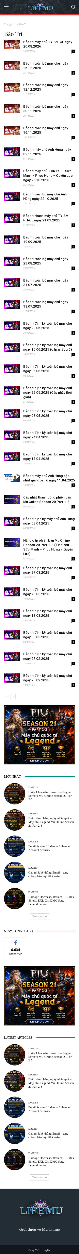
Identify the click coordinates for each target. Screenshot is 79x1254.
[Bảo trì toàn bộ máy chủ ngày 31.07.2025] (12, 282)
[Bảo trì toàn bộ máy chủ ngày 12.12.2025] (12, 87)
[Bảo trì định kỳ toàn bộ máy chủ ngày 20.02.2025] (12, 678)
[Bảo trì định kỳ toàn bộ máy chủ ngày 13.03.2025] (12, 613)
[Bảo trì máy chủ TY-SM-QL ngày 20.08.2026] (12, 44)
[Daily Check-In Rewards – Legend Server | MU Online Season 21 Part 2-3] (14, 793)
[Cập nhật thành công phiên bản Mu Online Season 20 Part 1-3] (12, 499)
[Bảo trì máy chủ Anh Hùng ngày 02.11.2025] (12, 151)
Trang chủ (9, 24)
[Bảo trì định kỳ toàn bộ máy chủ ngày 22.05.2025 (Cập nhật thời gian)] (12, 390)
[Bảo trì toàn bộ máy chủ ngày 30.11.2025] (12, 108)
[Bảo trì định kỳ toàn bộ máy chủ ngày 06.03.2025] (12, 634)
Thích (15, 940)
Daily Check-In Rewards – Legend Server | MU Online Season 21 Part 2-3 (50, 795)
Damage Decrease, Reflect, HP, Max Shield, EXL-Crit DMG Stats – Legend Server (51, 900)
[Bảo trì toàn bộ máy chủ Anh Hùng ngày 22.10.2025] (12, 196)
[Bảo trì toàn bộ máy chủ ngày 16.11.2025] (12, 130)
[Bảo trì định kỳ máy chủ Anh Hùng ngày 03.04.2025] (12, 521)
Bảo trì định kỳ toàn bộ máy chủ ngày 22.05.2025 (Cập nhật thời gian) (47, 392)
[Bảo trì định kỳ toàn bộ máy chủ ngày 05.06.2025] (12, 368)
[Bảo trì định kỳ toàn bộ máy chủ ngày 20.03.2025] (12, 591)
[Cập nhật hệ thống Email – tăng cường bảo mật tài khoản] (14, 872)
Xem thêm (38, 916)
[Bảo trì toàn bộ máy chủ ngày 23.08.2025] (12, 261)
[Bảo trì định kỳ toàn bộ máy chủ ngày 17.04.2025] (12, 456)
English (33, 787)
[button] (73, 7)
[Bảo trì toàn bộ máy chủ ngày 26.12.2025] (12, 65)
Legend (32, 814)
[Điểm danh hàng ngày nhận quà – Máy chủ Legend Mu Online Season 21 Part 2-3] (14, 820)
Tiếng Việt (34, 1250)
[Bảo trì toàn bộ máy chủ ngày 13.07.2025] (12, 304)
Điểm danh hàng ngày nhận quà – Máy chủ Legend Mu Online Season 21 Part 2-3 (51, 822)
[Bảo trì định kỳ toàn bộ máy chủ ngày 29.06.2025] (12, 325)
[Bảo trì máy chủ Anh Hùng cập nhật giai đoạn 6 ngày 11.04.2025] (12, 478)
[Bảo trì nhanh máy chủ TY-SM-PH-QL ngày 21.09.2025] (12, 218)
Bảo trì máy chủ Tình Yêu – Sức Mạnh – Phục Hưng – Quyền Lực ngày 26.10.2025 (48, 175)
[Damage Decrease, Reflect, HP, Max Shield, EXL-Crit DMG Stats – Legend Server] (14, 898)
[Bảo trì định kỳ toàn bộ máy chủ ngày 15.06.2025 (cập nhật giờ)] (12, 347)
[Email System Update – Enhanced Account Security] (14, 846)
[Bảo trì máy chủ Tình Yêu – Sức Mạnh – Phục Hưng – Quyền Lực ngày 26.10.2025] (12, 173)
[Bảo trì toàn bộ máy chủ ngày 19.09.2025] (12, 239)
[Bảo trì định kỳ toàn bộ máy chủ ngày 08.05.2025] (12, 413)
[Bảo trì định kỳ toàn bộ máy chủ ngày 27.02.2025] (12, 656)
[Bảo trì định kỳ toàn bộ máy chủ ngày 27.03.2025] (12, 570)
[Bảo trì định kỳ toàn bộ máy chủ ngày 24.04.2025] (12, 435)
